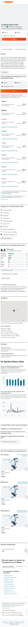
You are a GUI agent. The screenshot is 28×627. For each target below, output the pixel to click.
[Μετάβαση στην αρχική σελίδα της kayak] (8, 2)
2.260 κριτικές (18, 26)
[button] (2, 2)
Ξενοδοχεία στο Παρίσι (8, 584)
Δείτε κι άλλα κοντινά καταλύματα (22, 455)
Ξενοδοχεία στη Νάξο (8, 590)
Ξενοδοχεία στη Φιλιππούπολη (10, 577)
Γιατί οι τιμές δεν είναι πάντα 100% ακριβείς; (12, 615)
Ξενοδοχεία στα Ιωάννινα (9, 591)
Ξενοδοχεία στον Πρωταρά (9, 588)
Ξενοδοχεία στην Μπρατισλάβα (10, 593)
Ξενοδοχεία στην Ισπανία (8, 622)
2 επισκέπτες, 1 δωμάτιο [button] (9, 35)
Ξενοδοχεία (11, 621)
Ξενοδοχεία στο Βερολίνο (9, 586)
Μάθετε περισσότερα (7, 193)
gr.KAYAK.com (4, 621)
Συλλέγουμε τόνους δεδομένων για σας (12, 612)
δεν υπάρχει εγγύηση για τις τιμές (8, 606)
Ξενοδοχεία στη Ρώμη (8, 579)
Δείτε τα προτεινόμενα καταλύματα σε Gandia (22, 511)
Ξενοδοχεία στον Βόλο (8, 582)
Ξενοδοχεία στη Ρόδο (8, 575)
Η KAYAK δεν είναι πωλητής (8, 610)
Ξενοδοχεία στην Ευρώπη (19, 621)
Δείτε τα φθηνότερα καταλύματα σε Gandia (22, 482)
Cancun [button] (2, 471)
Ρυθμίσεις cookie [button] (4, 199)
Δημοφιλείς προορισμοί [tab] (8, 566)
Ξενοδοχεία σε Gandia (19, 622)
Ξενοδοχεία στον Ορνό (8, 581)
